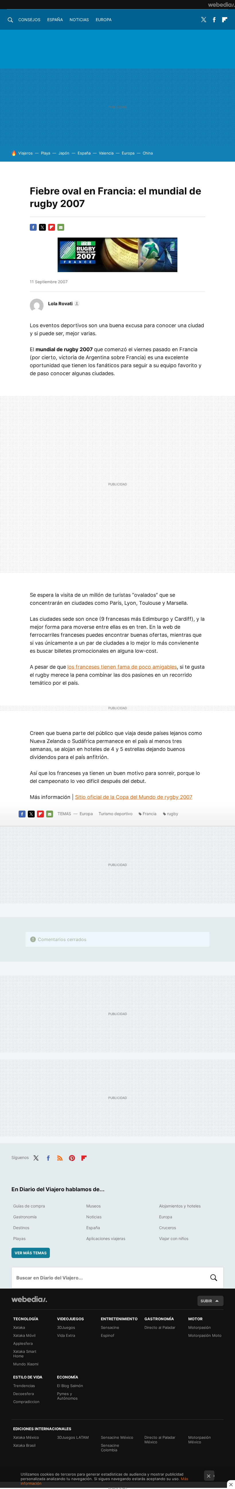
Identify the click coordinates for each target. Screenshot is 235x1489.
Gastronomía (25, 1216)
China (148, 153)
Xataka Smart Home (24, 1353)
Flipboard (224, 19)
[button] (63, 303)
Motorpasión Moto (205, 1335)
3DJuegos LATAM (73, 1437)
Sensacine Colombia (110, 1447)
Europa (103, 19)
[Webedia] (221, 4)
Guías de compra (29, 1205)
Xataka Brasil (24, 1445)
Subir (206, 1301)
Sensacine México (117, 1437)
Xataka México (26, 1437)
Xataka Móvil (24, 1335)
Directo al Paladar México (159, 1439)
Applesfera (23, 1343)
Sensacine (110, 1327)
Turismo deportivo (115, 813)
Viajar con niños (173, 1238)
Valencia (106, 153)
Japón (63, 153)
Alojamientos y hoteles (180, 1205)
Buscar (214, 1278)
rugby (172, 813)
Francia (149, 813)
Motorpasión (199, 1327)
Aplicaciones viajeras (105, 1238)
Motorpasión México (199, 1439)
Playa (45, 153)
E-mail (60, 227)
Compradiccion (26, 1401)
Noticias (79, 19)
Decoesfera (23, 1393)
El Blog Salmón (70, 1385)
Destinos (21, 1227)
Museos (93, 1205)
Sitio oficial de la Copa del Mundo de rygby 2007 (133, 797)
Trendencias (24, 1385)
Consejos (29, 19)
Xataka (19, 1327)
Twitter (203, 19)
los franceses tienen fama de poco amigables (122, 667)
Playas (19, 1238)
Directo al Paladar (159, 1327)
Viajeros (25, 153)
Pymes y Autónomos (67, 1395)
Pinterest (72, 1157)
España (55, 19)
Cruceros (167, 1227)
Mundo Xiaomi (25, 1364)
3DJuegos (66, 1327)
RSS (59, 1157)
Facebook (214, 19)
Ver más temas (31, 1253)
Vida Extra (66, 1335)
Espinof (107, 1335)
